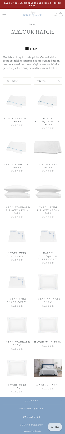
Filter (14, 81)
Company (32, 400)
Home (32, 24)
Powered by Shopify (32, 431)
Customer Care (32, 408)
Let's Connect (31, 424)
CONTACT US (31, 416)
